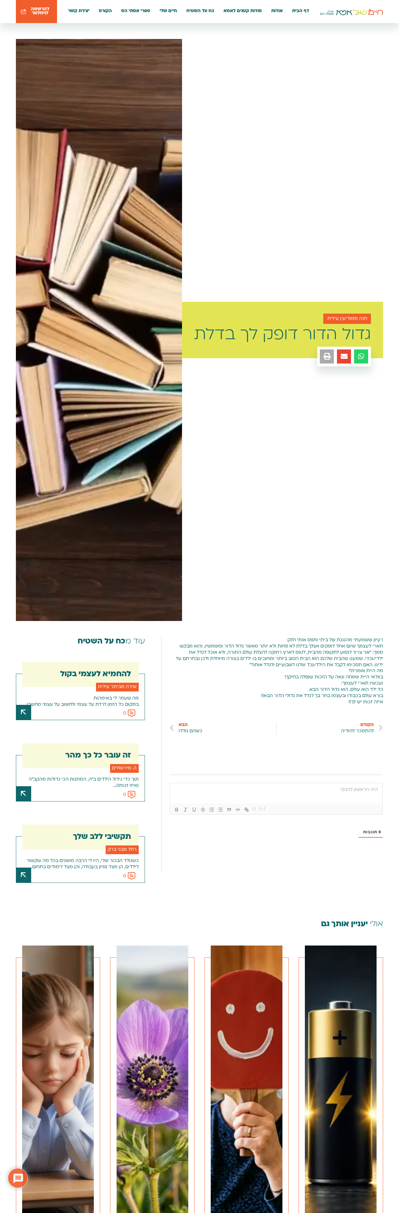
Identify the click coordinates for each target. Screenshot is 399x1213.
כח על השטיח (200, 11)
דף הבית (300, 11)
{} (254, 809)
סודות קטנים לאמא (243, 11)
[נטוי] (185, 809)
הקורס (105, 11)
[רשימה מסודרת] (211, 809)
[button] (361, 356)
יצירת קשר (78, 11)
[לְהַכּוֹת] (203, 809)
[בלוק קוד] (237, 809)
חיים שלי (168, 11)
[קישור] (246, 809)
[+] (262, 809)
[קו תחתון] (194, 809)
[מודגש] (176, 809)
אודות (277, 11)
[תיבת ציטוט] (229, 809)
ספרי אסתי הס (135, 11)
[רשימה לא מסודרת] (220, 809)
